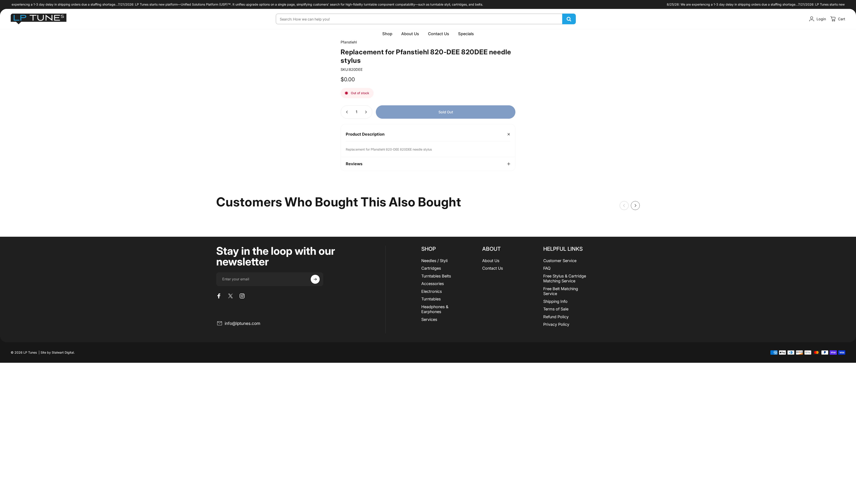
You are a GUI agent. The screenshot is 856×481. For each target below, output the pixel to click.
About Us (490, 260)
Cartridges (431, 268)
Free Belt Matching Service (560, 291)
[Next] (635, 205)
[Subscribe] (315, 279)
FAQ (547, 268)
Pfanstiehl (349, 42)
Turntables (431, 299)
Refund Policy (556, 316)
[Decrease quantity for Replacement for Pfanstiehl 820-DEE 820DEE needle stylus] (346, 112)
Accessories (432, 283)
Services (429, 319)
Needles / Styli (434, 260)
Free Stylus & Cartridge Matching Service (564, 278)
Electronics (431, 291)
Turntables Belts (436, 276)
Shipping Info (555, 301)
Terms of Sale (555, 309)
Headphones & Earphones (434, 309)
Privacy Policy (556, 324)
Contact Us (492, 268)
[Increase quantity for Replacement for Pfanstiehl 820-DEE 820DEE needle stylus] (367, 112)
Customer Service (559, 260)
